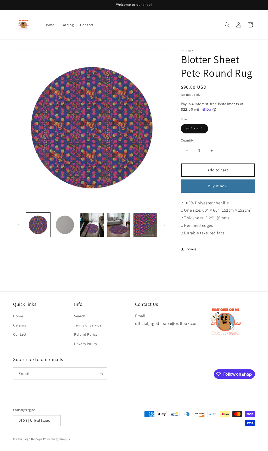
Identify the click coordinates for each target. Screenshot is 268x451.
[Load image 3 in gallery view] (92, 225)
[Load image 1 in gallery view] (38, 225)
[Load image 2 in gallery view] (65, 225)
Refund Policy (85, 334)
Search (80, 316)
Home (18, 316)
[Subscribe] (101, 374)
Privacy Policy (85, 343)
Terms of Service (88, 325)
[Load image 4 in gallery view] (119, 225)
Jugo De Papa (33, 439)
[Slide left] (19, 224)
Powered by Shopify (56, 439)
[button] (227, 25)
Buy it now (218, 185)
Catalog (19, 325)
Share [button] (192, 249)
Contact (19, 334)
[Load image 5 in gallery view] (145, 225)
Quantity (187, 140)
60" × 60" (194, 128)
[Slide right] (164, 224)
